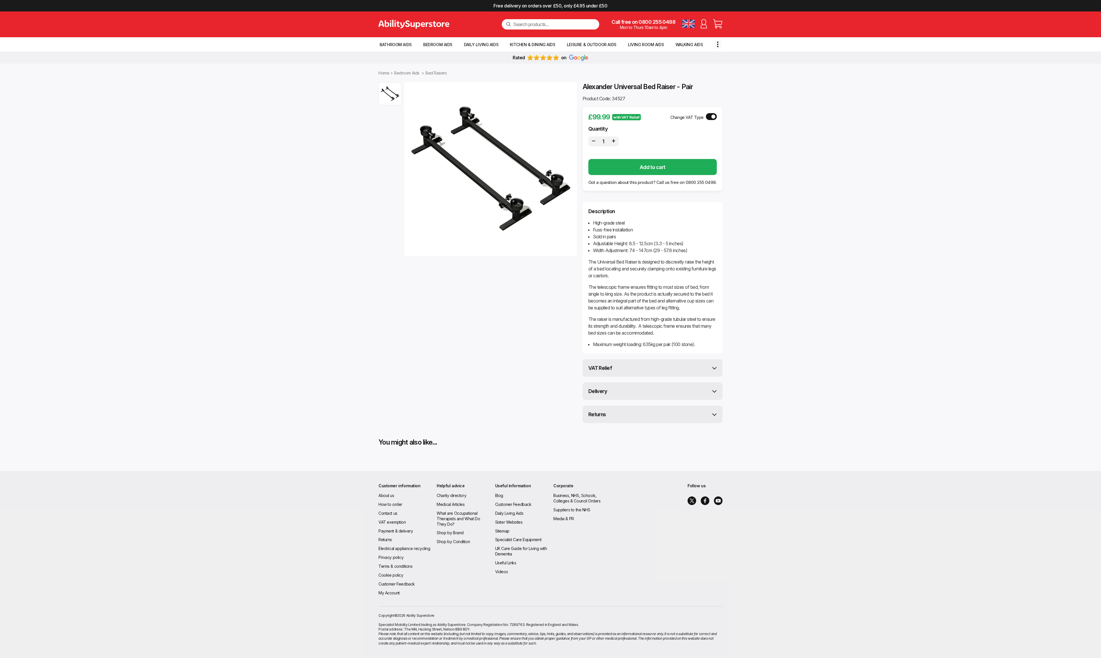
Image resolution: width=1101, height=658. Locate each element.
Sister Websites (509, 522)
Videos (501, 571)
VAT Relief (600, 368)
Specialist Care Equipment (518, 539)
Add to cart (652, 167)
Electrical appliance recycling (404, 548)
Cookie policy (390, 575)
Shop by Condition (453, 541)
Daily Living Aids (481, 44)
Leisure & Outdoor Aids (591, 44)
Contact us (387, 513)
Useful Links (505, 562)
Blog (499, 495)
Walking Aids (689, 44)
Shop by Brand (450, 532)
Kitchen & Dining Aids (532, 44)
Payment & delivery (395, 531)
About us (386, 495)
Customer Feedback (396, 584)
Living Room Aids (646, 44)
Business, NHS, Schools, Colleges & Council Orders (577, 498)
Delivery (597, 391)
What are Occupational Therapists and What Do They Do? (458, 519)
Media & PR (563, 518)
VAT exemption (392, 522)
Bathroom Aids (396, 44)
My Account (389, 592)
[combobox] (554, 24)
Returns (597, 414)
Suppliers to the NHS (571, 509)
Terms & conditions (395, 566)
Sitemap (502, 531)
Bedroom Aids (437, 44)
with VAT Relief (626, 117)
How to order (390, 504)
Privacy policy (390, 557)
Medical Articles (450, 504)
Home (383, 72)
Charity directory (451, 495)
